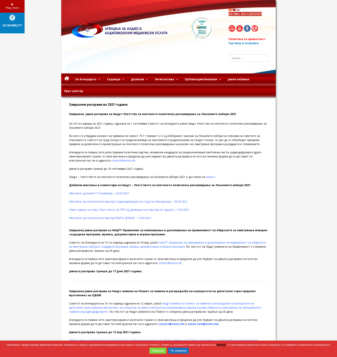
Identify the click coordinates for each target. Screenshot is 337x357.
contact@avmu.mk (123, 160)
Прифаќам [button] (158, 350)
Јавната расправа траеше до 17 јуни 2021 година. (105, 271)
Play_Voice (12, 8)
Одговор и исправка (244, 43)
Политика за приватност (247, 39)
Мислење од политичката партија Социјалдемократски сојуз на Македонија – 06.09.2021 (128, 201)
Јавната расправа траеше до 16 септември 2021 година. (106, 168)
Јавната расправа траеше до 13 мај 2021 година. (105, 332)
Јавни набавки (238, 79)
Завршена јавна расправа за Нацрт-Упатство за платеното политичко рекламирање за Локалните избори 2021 (152, 114)
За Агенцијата (85, 79)
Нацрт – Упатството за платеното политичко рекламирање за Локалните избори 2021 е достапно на (142, 177)
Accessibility (12, 25)
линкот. (211, 177)
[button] (100, 79)
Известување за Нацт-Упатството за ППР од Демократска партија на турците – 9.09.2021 (129, 210)
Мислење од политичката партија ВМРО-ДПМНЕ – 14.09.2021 (110, 218)
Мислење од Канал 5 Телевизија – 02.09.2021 (99, 193)
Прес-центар (73, 91)
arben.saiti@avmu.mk (203, 324)
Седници (113, 79)
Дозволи (137, 79)
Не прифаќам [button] (178, 350)
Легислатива (164, 79)
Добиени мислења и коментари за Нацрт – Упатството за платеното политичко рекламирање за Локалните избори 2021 (160, 185)
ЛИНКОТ (221, 345)
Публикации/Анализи (201, 79)
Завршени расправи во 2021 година (98, 104)
